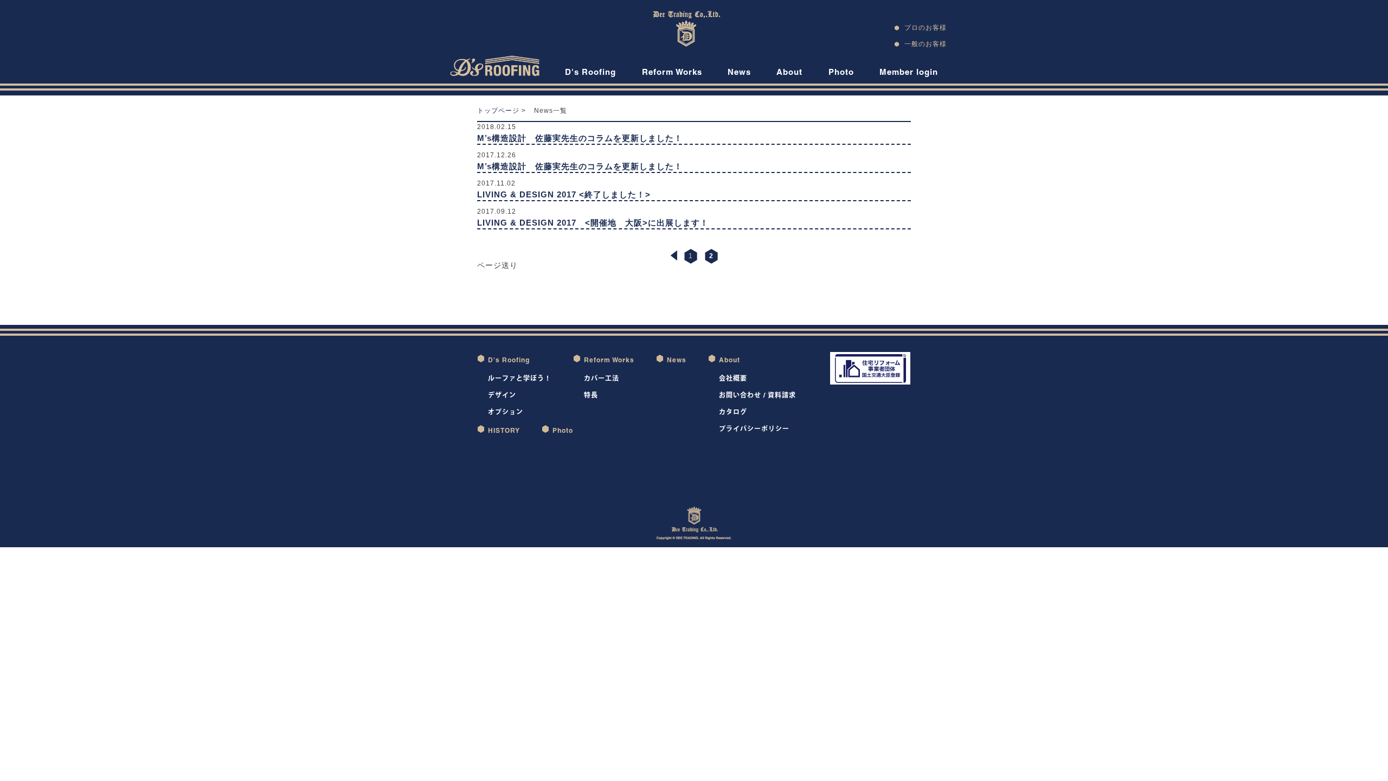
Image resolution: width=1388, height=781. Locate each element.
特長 (591, 395)
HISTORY (504, 430)
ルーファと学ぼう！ (519, 378)
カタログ (733, 412)
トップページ (498, 110)
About (789, 71)
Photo (841, 71)
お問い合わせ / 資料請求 (757, 395)
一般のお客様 (925, 44)
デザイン (502, 395)
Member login (908, 71)
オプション (505, 412)
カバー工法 (601, 378)
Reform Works (672, 71)
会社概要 (733, 378)
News (739, 71)
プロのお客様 (925, 27)
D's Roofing (590, 71)
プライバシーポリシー (754, 429)
